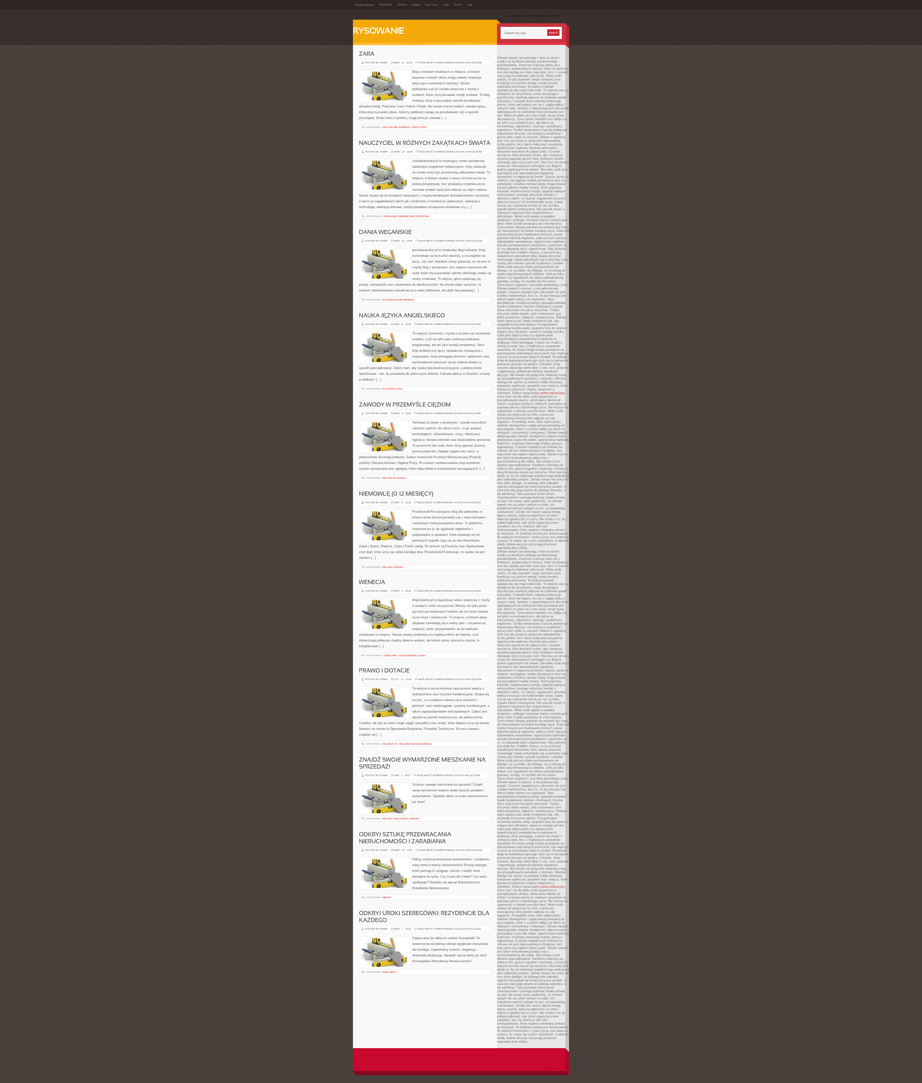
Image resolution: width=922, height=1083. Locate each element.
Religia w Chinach (394, 478)
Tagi (446, 4)
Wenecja (372, 582)
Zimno (458, 4)
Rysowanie (378, 31)
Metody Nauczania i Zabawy (401, 818)
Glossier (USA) (392, 389)
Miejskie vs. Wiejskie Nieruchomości (407, 744)
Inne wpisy (389, 972)
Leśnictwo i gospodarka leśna (403, 655)
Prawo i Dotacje (384, 671)
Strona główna (364, 5)
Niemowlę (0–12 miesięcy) (396, 494)
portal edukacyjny (552, 393)
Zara (366, 54)
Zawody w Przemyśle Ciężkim (405, 405)
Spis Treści (432, 5)
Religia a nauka (392, 567)
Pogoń (416, 5)
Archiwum (386, 4)
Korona (402, 4)
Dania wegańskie (385, 232)
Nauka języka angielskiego (402, 316)
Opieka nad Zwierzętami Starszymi (405, 216)
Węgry (387, 897)
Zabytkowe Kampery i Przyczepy (404, 127)
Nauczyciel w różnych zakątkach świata (424, 143)
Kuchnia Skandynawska (398, 299)
